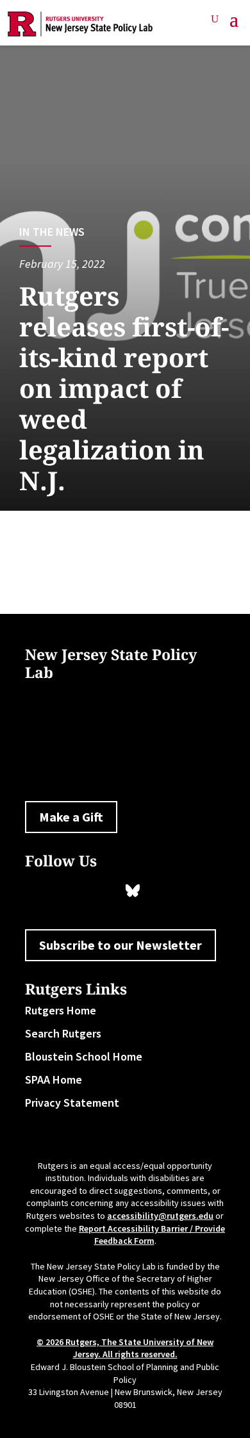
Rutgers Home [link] (60, 1010)
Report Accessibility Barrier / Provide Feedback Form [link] (152, 1235)
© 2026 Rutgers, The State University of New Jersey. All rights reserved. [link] (125, 1348)
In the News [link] (52, 231)
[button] (233, 24)
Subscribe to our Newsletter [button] (120, 945)
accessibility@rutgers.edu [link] (160, 1215)
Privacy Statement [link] (72, 1102)
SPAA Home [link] (53, 1079)
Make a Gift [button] (71, 817)
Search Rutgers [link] (63, 1033)
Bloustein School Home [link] (83, 1056)
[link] (80, 24)
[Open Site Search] (215, 19)
